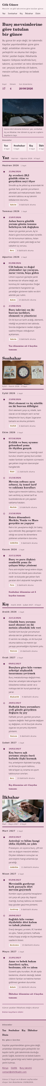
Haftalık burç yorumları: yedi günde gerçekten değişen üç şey (24, 709)
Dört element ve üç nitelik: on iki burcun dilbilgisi (26, 404)
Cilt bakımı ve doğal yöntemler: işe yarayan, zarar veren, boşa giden (24, 270)
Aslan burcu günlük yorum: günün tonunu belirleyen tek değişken (24, 224)
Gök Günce (10, 4)
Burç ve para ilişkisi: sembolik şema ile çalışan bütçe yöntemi (23, 562)
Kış (21, 13)
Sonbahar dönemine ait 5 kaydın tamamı (22, 593)
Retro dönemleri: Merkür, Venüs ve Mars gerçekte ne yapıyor (23, 520)
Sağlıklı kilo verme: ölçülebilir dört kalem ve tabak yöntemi (23, 922)
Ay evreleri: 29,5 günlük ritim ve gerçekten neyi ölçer (22, 178)
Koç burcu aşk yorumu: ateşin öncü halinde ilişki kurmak (23, 755)
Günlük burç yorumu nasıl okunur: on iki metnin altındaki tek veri (25, 624)
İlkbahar (29, 13)
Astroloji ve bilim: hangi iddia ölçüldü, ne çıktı (24, 842)
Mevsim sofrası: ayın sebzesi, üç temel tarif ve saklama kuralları (22, 484)
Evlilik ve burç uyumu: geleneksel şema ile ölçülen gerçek (23, 445)
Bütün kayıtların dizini (12, 1012)
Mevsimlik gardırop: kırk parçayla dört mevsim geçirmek (22, 886)
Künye (5, 1068)
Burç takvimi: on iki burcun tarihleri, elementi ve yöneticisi (23, 312)
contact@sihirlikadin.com (14, 1072)
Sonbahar (12, 13)
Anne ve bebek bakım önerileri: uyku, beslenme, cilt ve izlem (23, 964)
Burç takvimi (26, 1068)
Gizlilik (14, 1068)
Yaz (3, 13)
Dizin (38, 13)
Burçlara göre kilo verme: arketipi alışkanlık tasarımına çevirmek (25, 670)
